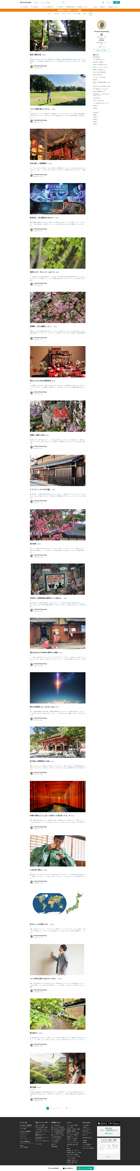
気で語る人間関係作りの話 (99, 91)
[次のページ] (69, 1108)
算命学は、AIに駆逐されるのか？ (100, 64)
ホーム (49, 13)
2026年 (95, 124)
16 (66, 1108)
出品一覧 (56, 13)
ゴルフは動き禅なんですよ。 (99, 59)
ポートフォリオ (66, 13)
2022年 (95, 114)
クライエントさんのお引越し (99, 77)
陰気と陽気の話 (96, 57)
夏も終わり (95, 105)
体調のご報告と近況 (97, 74)
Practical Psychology (101, 31)
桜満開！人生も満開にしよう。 (100, 69)
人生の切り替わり (97, 98)
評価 (84, 13)
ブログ (90, 13)
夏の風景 (95, 108)
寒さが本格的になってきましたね (100, 89)
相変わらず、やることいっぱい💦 (100, 67)
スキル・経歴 (76, 13)
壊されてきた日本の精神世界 (99, 72)
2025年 (95, 121)
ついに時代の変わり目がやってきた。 (101, 103)
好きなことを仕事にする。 (99, 100)
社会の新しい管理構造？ (98, 62)
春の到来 (95, 79)
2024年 (95, 119)
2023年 (95, 117)
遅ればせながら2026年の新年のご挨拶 (101, 86)
